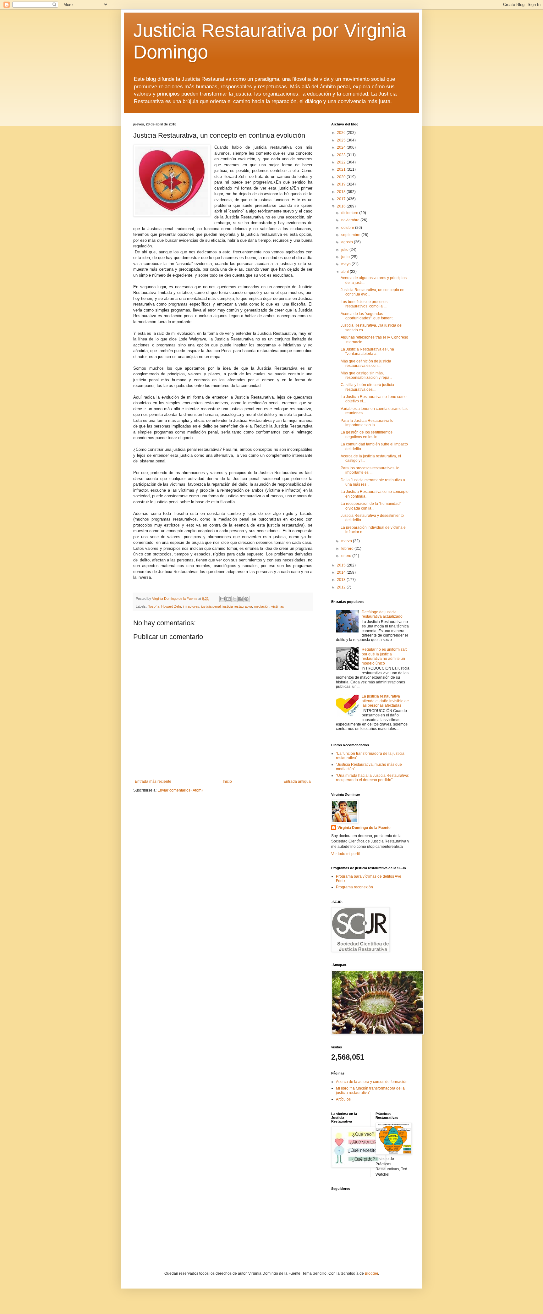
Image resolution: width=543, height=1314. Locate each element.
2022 (342, 162)
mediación (261, 606)
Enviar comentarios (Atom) (180, 790)
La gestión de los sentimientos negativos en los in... (366, 434)
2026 (342, 132)
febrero (347, 548)
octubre (348, 227)
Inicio (227, 781)
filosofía (153, 606)
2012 (342, 587)
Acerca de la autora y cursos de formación (372, 1081)
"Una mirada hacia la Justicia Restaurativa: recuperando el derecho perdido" (372, 777)
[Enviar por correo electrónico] (222, 599)
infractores (191, 606)
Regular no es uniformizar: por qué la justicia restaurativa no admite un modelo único (384, 656)
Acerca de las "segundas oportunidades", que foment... (368, 316)
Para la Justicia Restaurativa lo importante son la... (367, 422)
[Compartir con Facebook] (240, 599)
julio (345, 249)
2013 (342, 579)
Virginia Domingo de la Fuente (364, 827)
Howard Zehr (171, 606)
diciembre (350, 213)
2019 (342, 184)
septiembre (351, 235)
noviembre (350, 220)
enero (346, 556)
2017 (342, 199)
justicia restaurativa (237, 606)
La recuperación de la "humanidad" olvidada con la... (371, 505)
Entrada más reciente (153, 781)
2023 (342, 155)
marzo (347, 541)
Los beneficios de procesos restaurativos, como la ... (364, 304)
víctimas (277, 606)
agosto (347, 242)
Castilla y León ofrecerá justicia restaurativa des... (367, 387)
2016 (342, 206)
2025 (342, 140)
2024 (342, 147)
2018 (342, 192)
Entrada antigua (297, 781)
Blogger (371, 1273)
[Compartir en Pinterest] (246, 599)
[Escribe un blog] (228, 599)
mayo (346, 264)
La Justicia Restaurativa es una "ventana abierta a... (367, 351)
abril (345, 271)
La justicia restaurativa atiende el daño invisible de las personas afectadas (385, 701)
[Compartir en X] (234, 599)
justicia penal (211, 606)
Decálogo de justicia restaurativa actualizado (382, 614)
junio (346, 257)
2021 (342, 169)
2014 (342, 572)
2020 (342, 177)
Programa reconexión (354, 887)
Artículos (343, 1099)
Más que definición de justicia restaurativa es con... (366, 363)
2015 (342, 565)
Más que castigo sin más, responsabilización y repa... (366, 375)
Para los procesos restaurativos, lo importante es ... (370, 470)
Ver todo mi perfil (345, 854)
